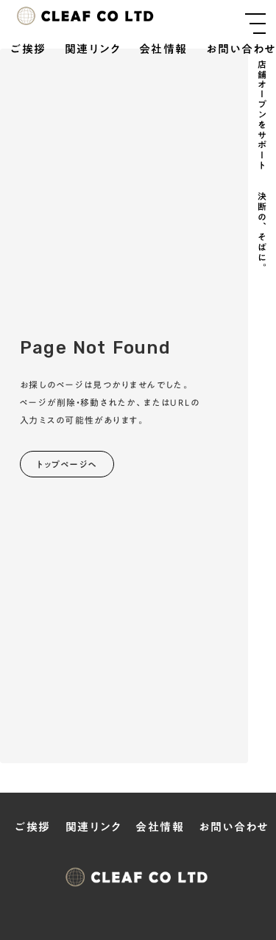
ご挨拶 (28, 49)
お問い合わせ (241, 49)
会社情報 (163, 49)
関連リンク (93, 49)
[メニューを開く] (255, 23)
